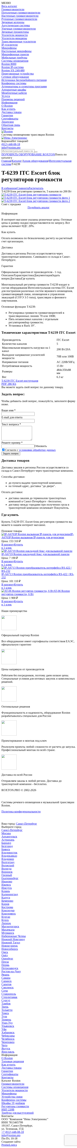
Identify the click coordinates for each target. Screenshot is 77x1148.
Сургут (5, 1000)
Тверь (4, 1006)
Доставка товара (11, 112)
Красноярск (8, 913)
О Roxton (7, 105)
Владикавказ (9, 855)
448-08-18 (10, 144)
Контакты (7, 128)
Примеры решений (13, 99)
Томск (5, 1013)
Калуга (5, 897)
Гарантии (7, 115)
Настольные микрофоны (16, 51)
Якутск (5, 1048)
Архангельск (9, 836)
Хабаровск (8, 1032)
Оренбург (7, 958)
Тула (4, 1016)
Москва (6, 833)
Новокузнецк (9, 945)
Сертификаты (9, 118)
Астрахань (7, 839)
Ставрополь (8, 993)
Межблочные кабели (14, 92)
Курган (5, 916)
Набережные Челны (13, 936)
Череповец (8, 1042)
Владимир (7, 859)
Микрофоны (9, 47)
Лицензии (7, 121)
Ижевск (6, 884)
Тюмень (6, 1019)
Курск (5, 920)
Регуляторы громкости (15, 1106)
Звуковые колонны (12, 22)
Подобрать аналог (39, 207)
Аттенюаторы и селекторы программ (24, 86)
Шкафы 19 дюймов (13, 1103)
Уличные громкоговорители (18, 28)
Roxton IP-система (12, 67)
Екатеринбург (9, 878)
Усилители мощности (14, 35)
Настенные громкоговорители (19, 15)
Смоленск (7, 987)
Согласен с (30, 449)
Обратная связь (10, 125)
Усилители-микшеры (14, 38)
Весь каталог (9, 6)
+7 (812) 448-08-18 (12, 1132)
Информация (9, 102)
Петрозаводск (9, 968)
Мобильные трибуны (14, 57)
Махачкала (8, 929)
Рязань (5, 974)
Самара (5, 977)
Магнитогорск (10, 926)
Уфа (3, 1029)
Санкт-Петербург (26, 823)
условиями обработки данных (37, 449)
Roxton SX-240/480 (13, 70)
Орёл (4, 955)
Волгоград (7, 862)
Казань (5, 891)
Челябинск (8, 1038)
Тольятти (7, 1009)
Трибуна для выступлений (17, 1112)
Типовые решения (12, 1061)
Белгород (7, 846)
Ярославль (7, 1051)
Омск (4, 952)
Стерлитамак (9, 997)
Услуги (5, 96)
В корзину (7, 544)
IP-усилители (9, 44)
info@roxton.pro (10, 147)
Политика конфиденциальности (21, 811)
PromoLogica (9, 1144)
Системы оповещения (14, 60)
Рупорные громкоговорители (19, 19)
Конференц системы (13, 83)
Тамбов (6, 1003)
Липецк (6, 923)
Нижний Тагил (10, 942)
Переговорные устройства (17, 73)
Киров (5, 903)
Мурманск (7, 932)
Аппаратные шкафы (13, 89)
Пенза (5, 961)
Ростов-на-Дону (11, 971)
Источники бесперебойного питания (24, 80)
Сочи (4, 990)
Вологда (6, 868)
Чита (4, 1045)
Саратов (6, 984)
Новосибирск (9, 948)
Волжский (7, 865)
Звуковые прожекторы (15, 31)
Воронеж (7, 871)
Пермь (5, 965)
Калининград (9, 894)
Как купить (8, 108)
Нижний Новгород (13, 939)
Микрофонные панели (15, 54)
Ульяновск (7, 1026)
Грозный (6, 875)
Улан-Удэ (7, 1022)
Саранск (6, 981)
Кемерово (7, 900)
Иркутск (6, 887)
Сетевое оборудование (15, 76)
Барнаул (6, 842)
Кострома (7, 907)
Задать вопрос (11, 453)
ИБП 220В (7, 1109)
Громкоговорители (12, 9)
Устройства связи (12, 1096)
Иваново (6, 881)
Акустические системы (15, 25)
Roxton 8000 (8, 63)
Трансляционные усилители (18, 41)
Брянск (5, 849)
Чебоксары (8, 1035)
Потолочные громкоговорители (20, 12)
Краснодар (8, 910)
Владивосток (9, 852)
